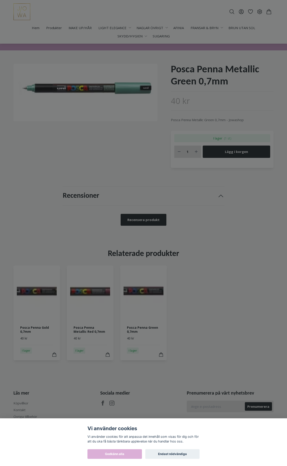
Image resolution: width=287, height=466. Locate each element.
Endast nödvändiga (172, 454)
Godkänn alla (114, 454)
